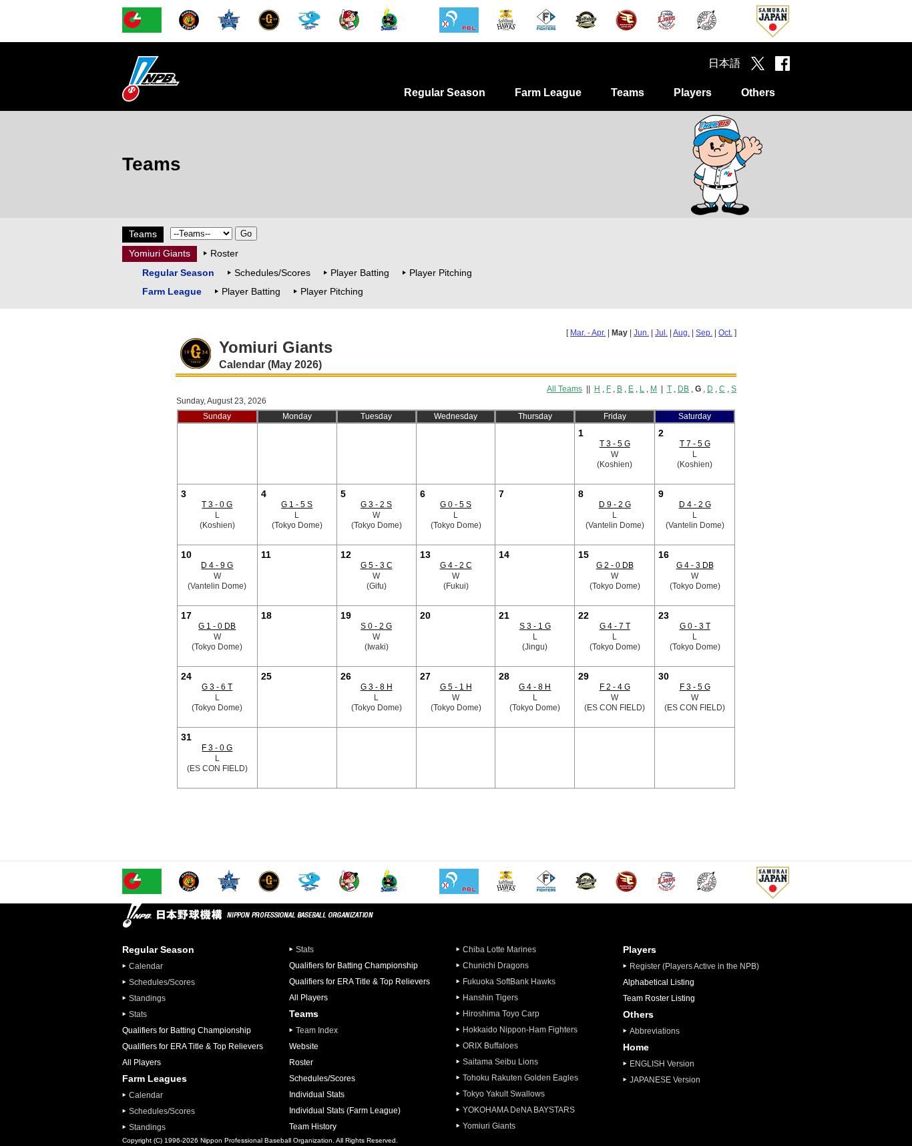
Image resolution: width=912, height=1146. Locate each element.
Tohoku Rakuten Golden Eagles (520, 1078)
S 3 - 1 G (535, 626)
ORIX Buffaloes (490, 1045)
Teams (627, 92)
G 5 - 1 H (456, 687)
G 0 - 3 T (695, 626)
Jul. (661, 332)
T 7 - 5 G (695, 443)
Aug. (681, 332)
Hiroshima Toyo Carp (501, 1013)
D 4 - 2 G (695, 504)
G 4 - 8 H (535, 687)
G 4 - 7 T (615, 626)
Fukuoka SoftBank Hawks (509, 981)
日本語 (724, 63)
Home (636, 1047)
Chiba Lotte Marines (499, 949)
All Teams (564, 389)
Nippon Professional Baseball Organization (184, 78)
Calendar (146, 966)
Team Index (317, 1030)
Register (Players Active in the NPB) (698, 966)
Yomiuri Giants (159, 253)
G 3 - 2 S (376, 504)
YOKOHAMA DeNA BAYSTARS (519, 1110)
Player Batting (359, 272)
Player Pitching (440, 272)
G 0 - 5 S (455, 504)
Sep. (704, 332)
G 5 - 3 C (377, 565)
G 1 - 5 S (296, 504)
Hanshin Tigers (490, 997)
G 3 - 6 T (217, 687)
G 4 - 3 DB (695, 565)
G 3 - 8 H (377, 687)
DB (683, 389)
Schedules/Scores (272, 272)
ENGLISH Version (662, 1063)
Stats (138, 1014)
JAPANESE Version (665, 1080)
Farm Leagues (154, 1078)
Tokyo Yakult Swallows (504, 1094)
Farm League (548, 92)
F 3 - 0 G (217, 747)
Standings (147, 998)
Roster (224, 253)
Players (693, 92)
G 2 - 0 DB (615, 565)
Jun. (641, 332)
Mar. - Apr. (588, 332)
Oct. (725, 332)
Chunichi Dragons (496, 965)
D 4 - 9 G (217, 565)
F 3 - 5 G (695, 687)
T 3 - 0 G (217, 504)
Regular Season (444, 92)
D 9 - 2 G (615, 504)
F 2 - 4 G (615, 687)
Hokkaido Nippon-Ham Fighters (520, 1029)
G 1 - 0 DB (217, 626)
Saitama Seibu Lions (500, 1061)
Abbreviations (655, 1031)
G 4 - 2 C (456, 565)
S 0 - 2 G (376, 626)
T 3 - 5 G (615, 443)
